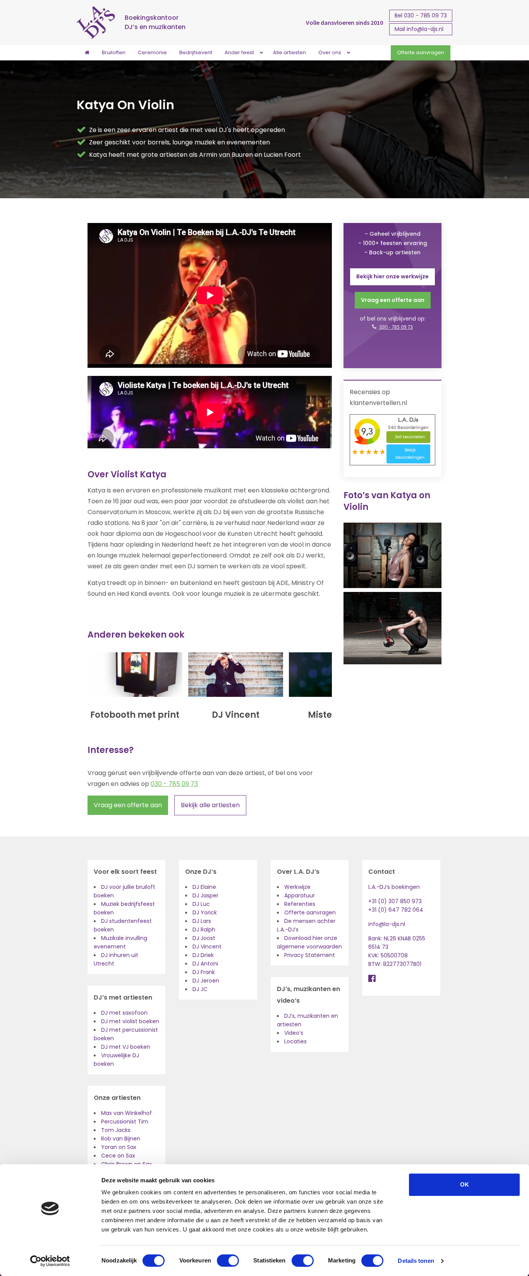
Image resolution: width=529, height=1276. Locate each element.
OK (464, 1184)
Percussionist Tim (124, 1121)
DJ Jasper (205, 895)
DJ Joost (203, 938)
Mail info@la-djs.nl (419, 29)
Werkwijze (297, 887)
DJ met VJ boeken (125, 1047)
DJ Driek (203, 955)
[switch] (228, 1260)
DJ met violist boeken (130, 1021)
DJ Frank (203, 972)
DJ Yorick (204, 912)
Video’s (293, 1033)
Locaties (295, 1041)
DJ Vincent (207, 946)
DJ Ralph (203, 929)
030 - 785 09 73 (174, 783)
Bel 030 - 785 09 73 (421, 15)
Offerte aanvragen (310, 912)
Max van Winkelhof (126, 1113)
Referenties (299, 904)
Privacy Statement (309, 955)
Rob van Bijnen (120, 1138)
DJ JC (200, 989)
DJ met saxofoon (124, 1013)
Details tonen (416, 1260)
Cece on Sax (118, 1155)
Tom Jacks (116, 1130)
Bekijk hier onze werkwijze (392, 276)
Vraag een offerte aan (128, 805)
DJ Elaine (204, 887)
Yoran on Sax (118, 1147)
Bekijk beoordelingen (409, 454)
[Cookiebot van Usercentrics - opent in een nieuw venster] (50, 1261)
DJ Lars (201, 921)
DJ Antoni (205, 963)
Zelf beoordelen (410, 437)
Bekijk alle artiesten (210, 805)
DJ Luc (201, 904)
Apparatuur (299, 895)
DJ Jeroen (205, 980)
